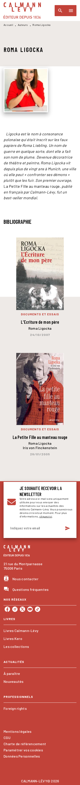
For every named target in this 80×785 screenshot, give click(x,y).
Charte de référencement (25, 744)
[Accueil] (22, 10)
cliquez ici (45, 516)
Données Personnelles (22, 756)
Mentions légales (17, 731)
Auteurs (23, 24)
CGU (7, 737)
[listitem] (7, 609)
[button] (40, 631)
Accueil (8, 24)
